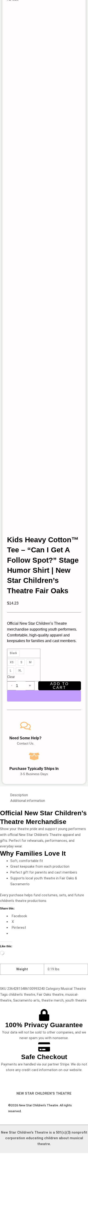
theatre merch (52, 1000)
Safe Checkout (44, 1057)
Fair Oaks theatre (50, 994)
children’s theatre (22, 994)
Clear (11, 677)
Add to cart (59, 686)
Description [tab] (19, 795)
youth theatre (76, 1000)
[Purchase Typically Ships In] (34, 756)
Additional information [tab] (27, 801)
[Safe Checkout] (44, 1047)
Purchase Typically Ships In (34, 769)
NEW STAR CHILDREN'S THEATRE (44, 1093)
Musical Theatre (73, 989)
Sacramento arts (26, 1000)
